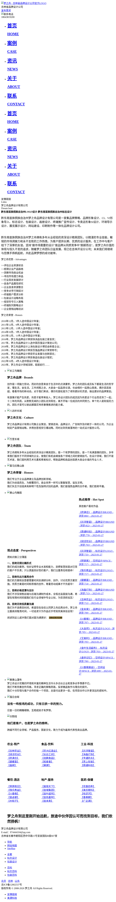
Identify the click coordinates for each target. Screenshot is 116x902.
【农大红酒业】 (49, 750)
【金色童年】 (48, 797)
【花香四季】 (88, 786)
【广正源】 (87, 801)
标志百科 (12, 871)
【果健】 (46, 765)
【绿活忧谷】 (14, 754)
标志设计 (12, 858)
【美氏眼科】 (88, 790)
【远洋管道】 (88, 750)
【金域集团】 (48, 790)
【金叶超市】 (48, 793)
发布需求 (6, 10)
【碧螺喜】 (13, 761)
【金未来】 (47, 801)
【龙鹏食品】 (48, 758)
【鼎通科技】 (88, 765)
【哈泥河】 (87, 793)
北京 (3, 881)
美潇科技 (12, 898)
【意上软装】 (88, 761)
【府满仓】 (13, 758)
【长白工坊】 (48, 754)
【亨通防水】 (88, 758)
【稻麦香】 (47, 761)
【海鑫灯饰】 (88, 754)
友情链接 (12, 894)
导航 (9, 842)
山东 (17, 881)
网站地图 (12, 845)
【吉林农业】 (14, 750)
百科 (9, 867)
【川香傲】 (13, 793)
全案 (9, 854)
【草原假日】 (14, 786)
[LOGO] (23, 3)
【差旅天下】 (48, 786)
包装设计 (12, 861)
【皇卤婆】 (13, 797)
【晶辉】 (12, 765)
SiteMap (11, 848)
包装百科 (12, 875)
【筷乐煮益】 (14, 790)
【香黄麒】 (87, 797)
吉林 (10, 881)
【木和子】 (13, 801)
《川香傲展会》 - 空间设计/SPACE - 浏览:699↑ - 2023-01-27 (95, 670)
